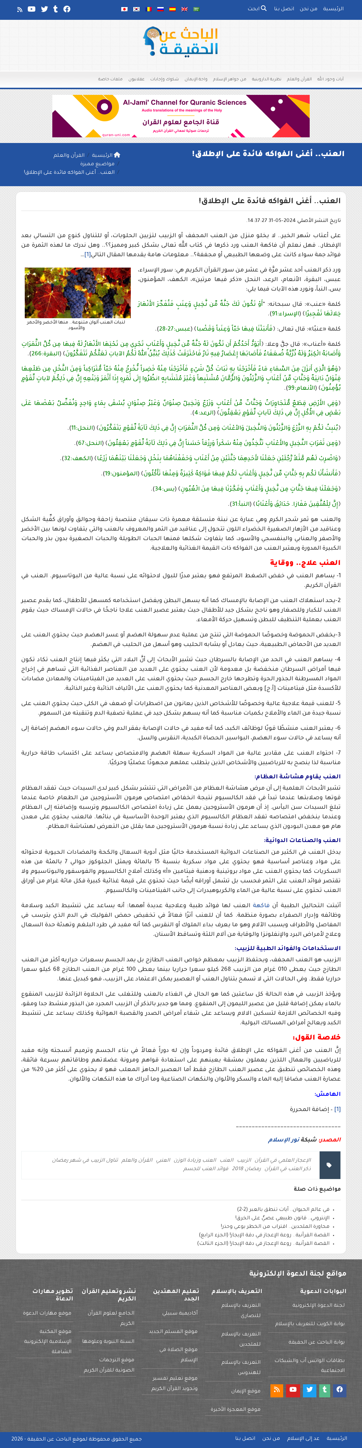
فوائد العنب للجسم (205, 1169)
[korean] (136, 10)
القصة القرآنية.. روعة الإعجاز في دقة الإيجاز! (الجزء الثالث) (263, 1244)
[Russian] (160, 10)
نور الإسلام (284, 1140)
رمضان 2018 (246, 1169)
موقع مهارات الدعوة (47, 1314)
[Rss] (19, 11)
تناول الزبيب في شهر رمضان (85, 1161)
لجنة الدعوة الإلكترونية (318, 1306)
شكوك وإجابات (164, 80)
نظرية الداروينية (266, 80)
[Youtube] (31, 11)
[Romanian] (148, 10)
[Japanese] (124, 10)
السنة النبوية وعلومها (108, 1342)
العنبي (163, 1161)
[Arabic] (197, 10)
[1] (87, 255)
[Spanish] (173, 10)
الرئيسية (333, 9)
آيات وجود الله (330, 80)
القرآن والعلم (299, 80)
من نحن (308, 9)
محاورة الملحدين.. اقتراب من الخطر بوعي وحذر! (275, 1227)
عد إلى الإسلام (303, 1439)
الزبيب (244, 1161)
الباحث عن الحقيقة (49, 1440)
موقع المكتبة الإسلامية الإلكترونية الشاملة (47, 1342)
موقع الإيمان (246, 1392)
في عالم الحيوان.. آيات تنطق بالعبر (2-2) (283, 1210)
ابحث (254, 9)
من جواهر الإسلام (229, 80)
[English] (185, 10)
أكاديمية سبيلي (180, 1314)
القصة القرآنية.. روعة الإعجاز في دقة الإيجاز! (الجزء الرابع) (264, 1235)
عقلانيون (136, 80)
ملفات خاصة (110, 80)
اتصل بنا (284, 9)
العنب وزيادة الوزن (195, 1161)
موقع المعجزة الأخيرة (236, 1410)
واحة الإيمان (196, 80)
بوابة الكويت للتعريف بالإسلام (310, 1324)
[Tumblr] (55, 11)
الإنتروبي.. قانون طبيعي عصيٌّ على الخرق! (282, 1218)
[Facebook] (66, 11)
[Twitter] (44, 11)
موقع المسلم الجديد (173, 1332)
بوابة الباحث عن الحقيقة (316, 1343)
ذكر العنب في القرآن (287, 1169)
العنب (226, 1161)
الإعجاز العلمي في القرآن (283, 1161)
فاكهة (261, 906)
